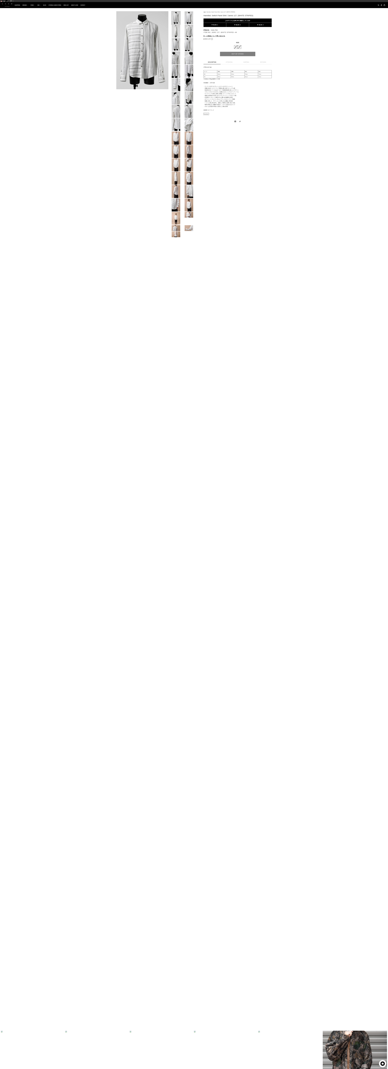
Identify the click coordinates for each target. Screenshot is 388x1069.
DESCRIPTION (212, 62)
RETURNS (263, 62)
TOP (204, 12)
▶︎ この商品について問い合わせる (214, 36)
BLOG (215, 25)
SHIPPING (246, 62)
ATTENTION (229, 62)
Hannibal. (206, 114)
